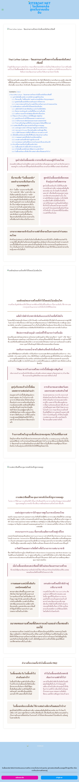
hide (18, 92)
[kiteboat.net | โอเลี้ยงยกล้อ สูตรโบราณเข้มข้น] (39, 9)
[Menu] (2, 9)
